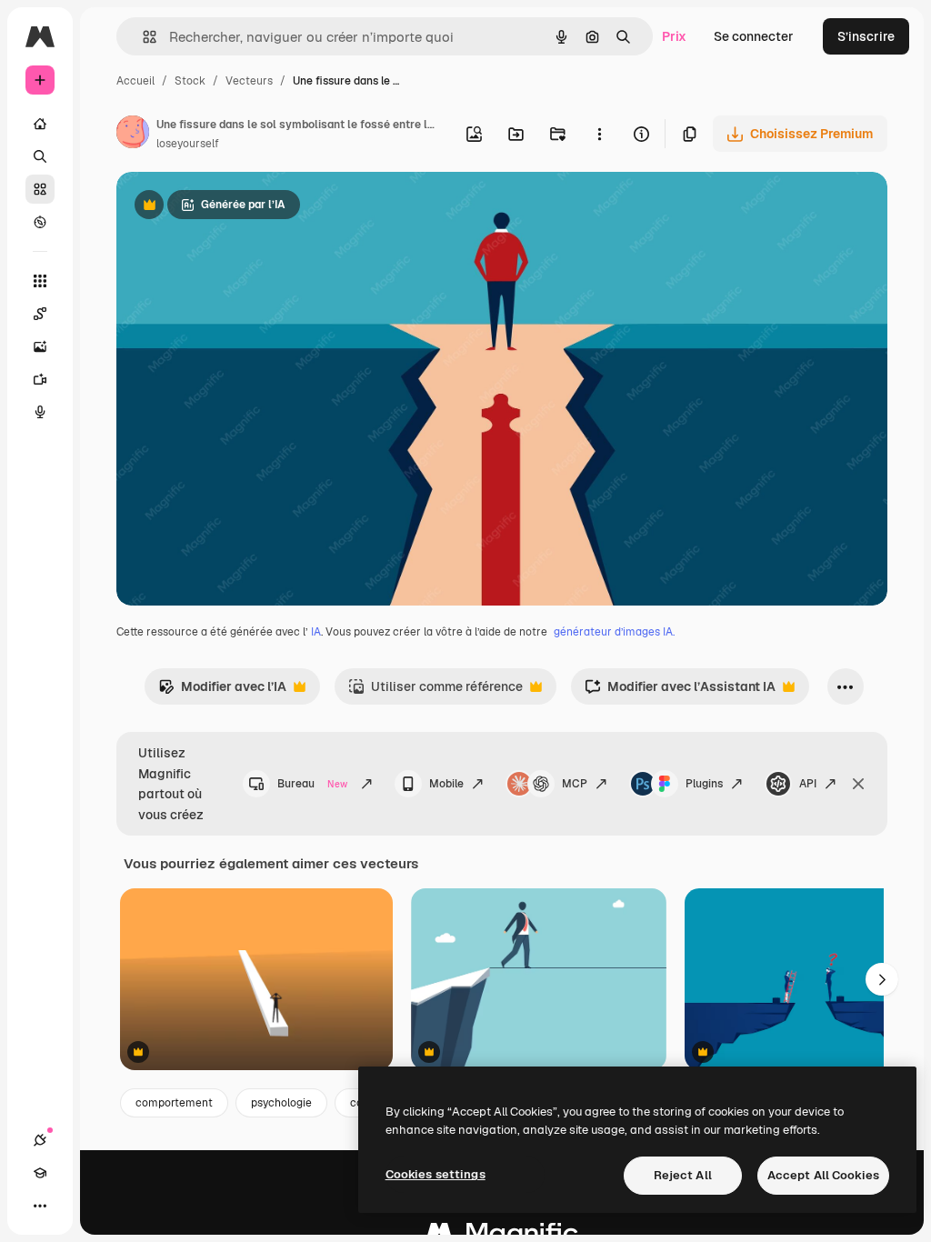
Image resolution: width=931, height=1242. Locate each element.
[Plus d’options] (599, 133)
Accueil (135, 81)
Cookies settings (435, 1174)
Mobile (446, 783)
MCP (574, 783)
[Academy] (40, 1172)
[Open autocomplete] (142, 37)
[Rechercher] (40, 156)
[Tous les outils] (40, 280)
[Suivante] (882, 979)
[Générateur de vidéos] (40, 379)
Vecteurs (249, 81)
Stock (190, 81)
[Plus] (40, 1205)
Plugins (704, 783)
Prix (674, 36)
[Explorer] (40, 221)
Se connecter (754, 36)
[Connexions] (40, 1140)
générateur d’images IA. (614, 632)
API (807, 783)
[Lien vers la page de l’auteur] (132, 134)
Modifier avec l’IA (222, 691)
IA (316, 632)
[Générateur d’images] (40, 346)
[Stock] (40, 189)
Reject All (683, 1175)
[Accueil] (40, 123)
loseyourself (187, 143)
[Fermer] (858, 783)
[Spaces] (40, 313)
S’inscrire (866, 36)
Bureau (312, 783)
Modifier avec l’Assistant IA (680, 691)
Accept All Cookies (823, 1175)
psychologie (281, 1103)
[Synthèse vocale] (40, 411)
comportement (174, 1103)
